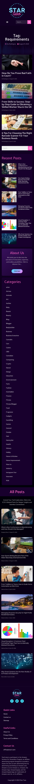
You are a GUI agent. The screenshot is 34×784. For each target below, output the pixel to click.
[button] (7, 22)
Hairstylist (9, 440)
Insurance (9, 476)
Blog (7, 319)
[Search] (29, 22)
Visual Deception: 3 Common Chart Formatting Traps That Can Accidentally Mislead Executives (24, 223)
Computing (10, 360)
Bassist (8, 311)
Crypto (8, 364)
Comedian (9, 356)
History (8, 448)
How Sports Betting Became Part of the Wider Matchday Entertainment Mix (24, 180)
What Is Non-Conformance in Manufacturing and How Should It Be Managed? (25, 166)
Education (9, 376)
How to (8, 464)
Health (8, 444)
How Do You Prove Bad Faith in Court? (16, 74)
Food (8, 408)
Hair (7, 436)
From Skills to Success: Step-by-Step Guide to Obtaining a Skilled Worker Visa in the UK (17, 104)
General (8, 428)
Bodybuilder (10, 327)
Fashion (8, 388)
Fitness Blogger (11, 404)
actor (8, 287)
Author (8, 303)
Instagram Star (11, 472)
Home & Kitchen (11, 456)
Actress (8, 291)
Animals (9, 295)
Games (8, 424)
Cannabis (9, 340)
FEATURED (10, 392)
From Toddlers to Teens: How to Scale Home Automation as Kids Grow (25, 194)
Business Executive (12, 335)
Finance (8, 396)
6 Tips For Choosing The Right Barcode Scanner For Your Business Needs (17, 136)
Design (8, 372)
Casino (8, 348)
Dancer (8, 368)
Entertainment (11, 380)
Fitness (8, 400)
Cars (7, 344)
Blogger (9, 323)
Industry (9, 468)
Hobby (8, 452)
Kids (7, 480)
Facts (8, 384)
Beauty (8, 315)
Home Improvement (13, 460)
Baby (8, 307)
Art (7, 299)
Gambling (9, 420)
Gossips (8, 432)
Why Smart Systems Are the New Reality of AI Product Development (25, 235)
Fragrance (9, 412)
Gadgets (9, 416)
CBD (7, 352)
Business (9, 331)
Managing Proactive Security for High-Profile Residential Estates (25, 207)
